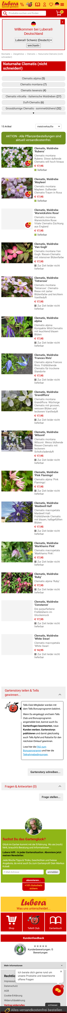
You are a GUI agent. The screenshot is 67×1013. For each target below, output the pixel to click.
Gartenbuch (55, 928)
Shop (11, 928)
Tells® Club (34, 928)
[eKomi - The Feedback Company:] (20, 949)
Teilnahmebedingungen (35, 754)
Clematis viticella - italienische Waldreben (31, 96)
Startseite (5, 54)
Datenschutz (11, 986)
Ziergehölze (18, 54)
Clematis (31, 54)
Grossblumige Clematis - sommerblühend (31, 108)
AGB (6, 990)
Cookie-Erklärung (13, 995)
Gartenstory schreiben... (45, 772)
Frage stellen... (51, 797)
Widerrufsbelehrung (14, 1000)
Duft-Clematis (31, 102)
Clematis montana (31, 84)
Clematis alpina (31, 78)
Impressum (10, 981)
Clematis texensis (31, 90)
